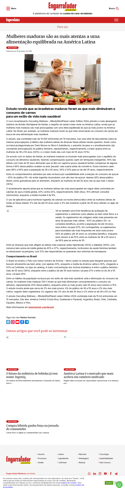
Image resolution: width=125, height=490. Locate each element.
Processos (42, 458)
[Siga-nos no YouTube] (17, 322)
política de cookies (69, 483)
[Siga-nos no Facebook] (22, 322)
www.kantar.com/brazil (41, 307)
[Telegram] (116, 474)
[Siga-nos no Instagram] (13, 322)
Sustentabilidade (106, 458)
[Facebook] (110, 474)
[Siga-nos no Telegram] (27, 322)
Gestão (41, 462)
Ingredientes (63, 458)
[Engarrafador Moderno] (62, 6)
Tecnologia (104, 454)
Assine (61, 454)
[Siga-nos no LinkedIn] (8, 322)
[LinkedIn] (94, 474)
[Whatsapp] (89, 474)
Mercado (82, 454)
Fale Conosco (105, 462)
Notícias (12, 48)
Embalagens (84, 458)
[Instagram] (100, 474)
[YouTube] (105, 474)
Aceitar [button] (109, 483)
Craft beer (62, 462)
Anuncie (41, 454)
